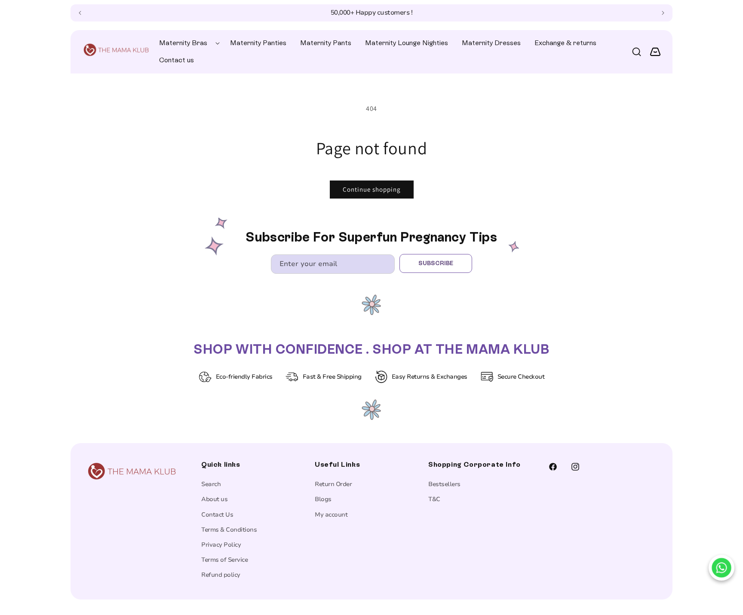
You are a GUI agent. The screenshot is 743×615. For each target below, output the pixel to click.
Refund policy (220, 575)
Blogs (323, 499)
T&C (434, 499)
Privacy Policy (221, 545)
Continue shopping (372, 189)
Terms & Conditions (229, 530)
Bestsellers (444, 484)
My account (331, 515)
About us (214, 499)
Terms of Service (224, 560)
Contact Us (217, 515)
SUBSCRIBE (435, 263)
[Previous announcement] (80, 13)
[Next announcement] (663, 13)
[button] (187, 43)
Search (211, 484)
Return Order (333, 484)
